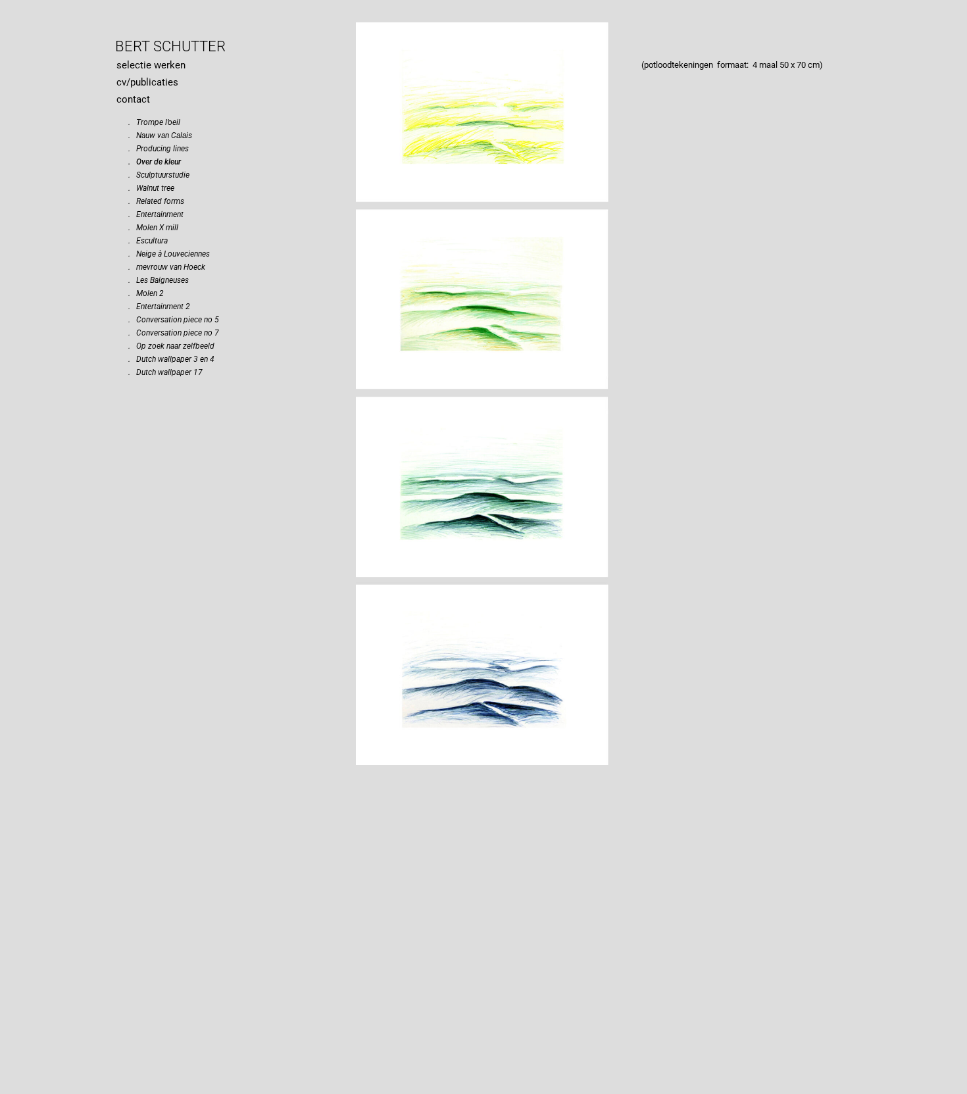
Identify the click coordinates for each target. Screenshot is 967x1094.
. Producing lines (158, 148)
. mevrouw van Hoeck (166, 267)
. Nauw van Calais (160, 135)
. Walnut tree (151, 188)
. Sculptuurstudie (158, 175)
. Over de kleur (154, 161)
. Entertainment (156, 214)
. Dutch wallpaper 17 (165, 372)
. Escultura (148, 240)
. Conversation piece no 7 (173, 332)
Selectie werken (151, 65)
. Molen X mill (153, 227)
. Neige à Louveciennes (169, 254)
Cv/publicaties (147, 82)
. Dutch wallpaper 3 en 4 (171, 359)
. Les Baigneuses (158, 280)
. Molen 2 (146, 293)
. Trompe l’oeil (154, 122)
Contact (133, 99)
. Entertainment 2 (159, 306)
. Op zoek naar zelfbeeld (171, 346)
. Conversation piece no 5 (173, 319)
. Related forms (156, 201)
